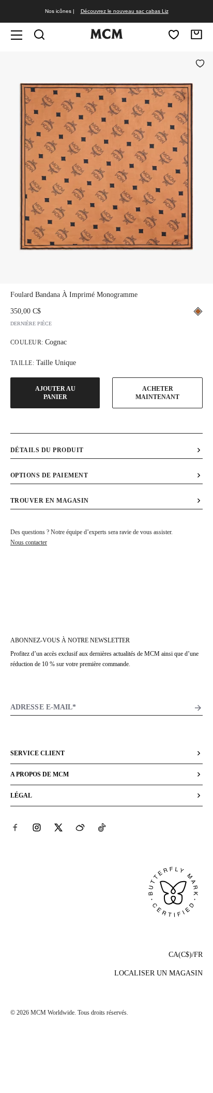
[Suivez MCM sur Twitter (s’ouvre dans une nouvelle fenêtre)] (58, 827)
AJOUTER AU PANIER (55, 393)
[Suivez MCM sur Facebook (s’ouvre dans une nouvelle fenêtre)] (15, 827)
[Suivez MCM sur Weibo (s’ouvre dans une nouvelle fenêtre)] (80, 827)
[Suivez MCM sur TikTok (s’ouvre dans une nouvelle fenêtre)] (101, 827)
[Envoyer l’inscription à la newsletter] (198, 708)
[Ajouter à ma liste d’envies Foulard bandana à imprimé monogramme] (200, 64)
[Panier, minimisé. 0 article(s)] (196, 34)
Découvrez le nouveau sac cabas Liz (125, 11)
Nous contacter (28, 542)
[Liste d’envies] (174, 34)
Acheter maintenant (157, 393)
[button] (106, 166)
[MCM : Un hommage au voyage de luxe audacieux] (106, 36)
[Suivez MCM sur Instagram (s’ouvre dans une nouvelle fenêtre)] (36, 827)
